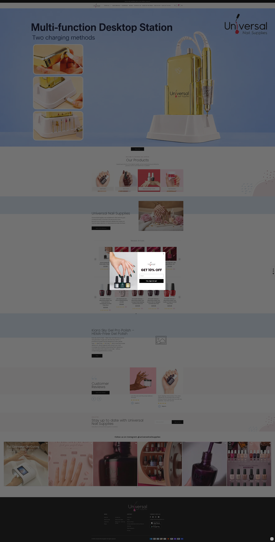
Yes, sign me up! (151, 281)
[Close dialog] (163, 254)
